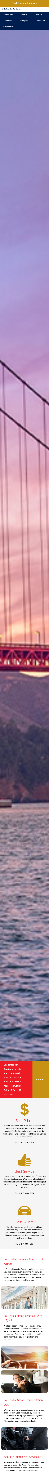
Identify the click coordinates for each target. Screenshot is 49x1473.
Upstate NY (41, 21)
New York (8, 21)
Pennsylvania (24, 21)
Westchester (8, 27)
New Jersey (40, 14)
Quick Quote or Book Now (24, 3)
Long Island (24, 14)
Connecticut (8, 14)
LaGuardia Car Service (13, 9)
